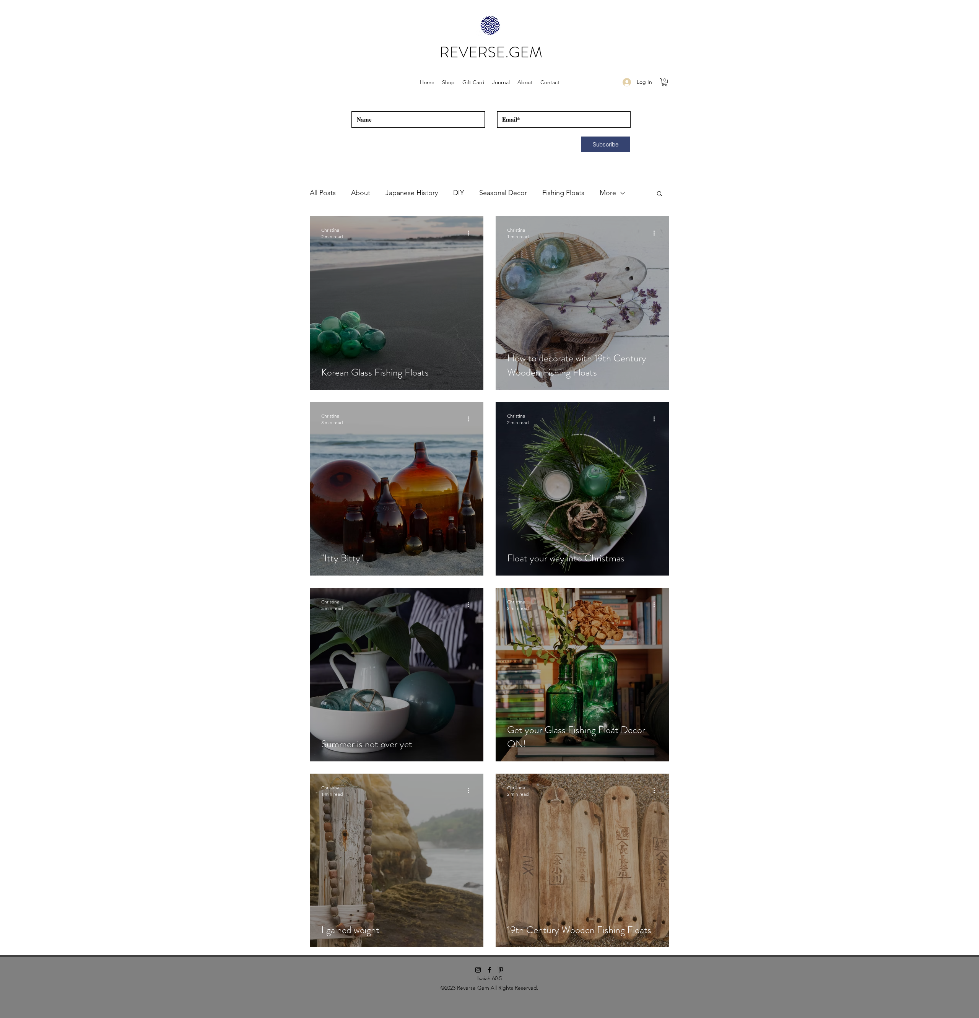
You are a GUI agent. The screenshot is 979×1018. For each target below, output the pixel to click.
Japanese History (411, 193)
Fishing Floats (563, 193)
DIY (458, 193)
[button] (448, 82)
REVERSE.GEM (490, 52)
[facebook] (489, 970)
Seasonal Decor (503, 193)
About (360, 193)
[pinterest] (501, 970)
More (608, 193)
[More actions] (470, 232)
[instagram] (478, 970)
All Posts (323, 193)
